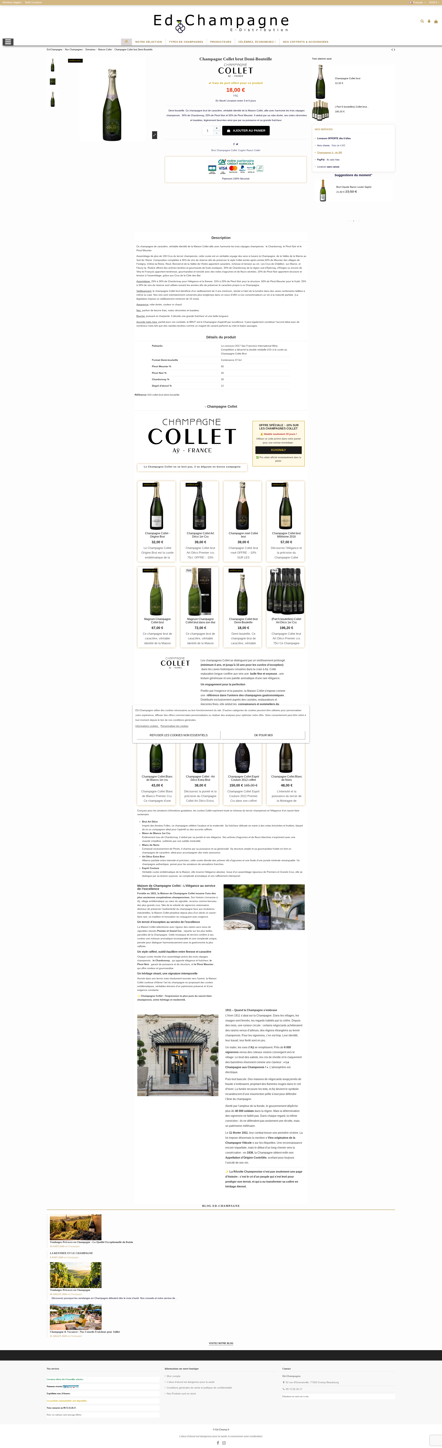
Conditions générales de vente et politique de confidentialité (199, 1387)
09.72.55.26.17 (294, 1389)
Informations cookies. (147, 725)
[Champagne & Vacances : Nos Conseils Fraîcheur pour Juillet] (76, 1316)
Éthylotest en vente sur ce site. (295, 1396)
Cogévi (242, 150)
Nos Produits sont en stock (181, 1393)
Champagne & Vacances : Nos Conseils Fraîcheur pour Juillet (85, 1331)
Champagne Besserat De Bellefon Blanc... (359, 193)
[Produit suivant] (394, 50)
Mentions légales (12, 2)
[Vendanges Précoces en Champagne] (76, 1275)
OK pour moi (263, 735)
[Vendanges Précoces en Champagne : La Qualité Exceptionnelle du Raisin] (76, 1227)
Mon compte (173, 1376)
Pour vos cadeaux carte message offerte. (64, 1415)
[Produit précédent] (392, 50)
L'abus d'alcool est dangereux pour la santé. (191, 1382)
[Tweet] (237, 144)
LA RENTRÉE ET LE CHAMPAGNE (71, 1253)
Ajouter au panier (249, 130)
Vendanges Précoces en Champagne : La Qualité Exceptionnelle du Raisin (91, 1242)
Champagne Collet (227, 150)
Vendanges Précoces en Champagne (70, 1290)
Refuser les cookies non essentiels (179, 735)
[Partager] (234, 144)
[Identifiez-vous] (429, 21)
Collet (257, 150)
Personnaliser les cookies (174, 725)
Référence (141, 394)
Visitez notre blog (221, 1343)
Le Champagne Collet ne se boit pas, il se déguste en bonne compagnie (192, 466)
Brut (213, 150)
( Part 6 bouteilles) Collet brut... (352, 106)
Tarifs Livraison (33, 2)
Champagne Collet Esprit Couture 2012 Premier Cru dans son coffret (243, 796)
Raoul (250, 150)
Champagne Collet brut (347, 78)
